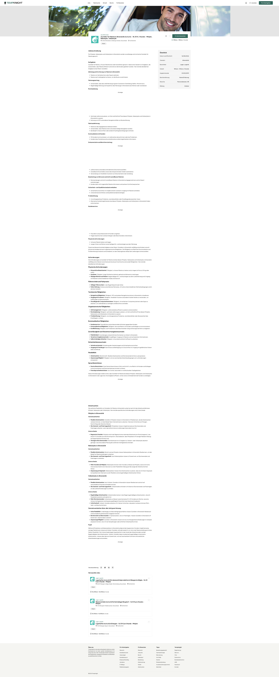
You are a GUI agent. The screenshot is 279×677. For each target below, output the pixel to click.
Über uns (177, 652)
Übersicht (122, 650)
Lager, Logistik (99, 578)
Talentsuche (96, 3)
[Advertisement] (120, 103)
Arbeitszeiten (141, 667)
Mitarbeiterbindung (160, 662)
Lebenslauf (140, 657)
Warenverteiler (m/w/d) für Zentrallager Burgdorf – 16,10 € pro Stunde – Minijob (120, 602)
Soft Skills (158, 657)
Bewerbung (140, 659)
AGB (176, 662)
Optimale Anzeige (160, 652)
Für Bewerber (120, 3)
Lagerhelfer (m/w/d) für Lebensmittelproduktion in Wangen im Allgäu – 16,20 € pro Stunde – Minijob (121, 581)
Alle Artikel (158, 667)
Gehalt (139, 664)
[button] (246, 3)
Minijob (103, 43)
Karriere (158, 659)
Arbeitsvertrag (141, 662)
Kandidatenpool (124, 657)
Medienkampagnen (124, 667)
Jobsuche (140, 652)
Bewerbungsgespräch (161, 650)
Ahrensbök (185, 60)
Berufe (112, 3)
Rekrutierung (159, 655)
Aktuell (105, 3)
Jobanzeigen (123, 655)
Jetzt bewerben (181, 36)
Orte (176, 655)
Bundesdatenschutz (179, 659)
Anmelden (254, 3)
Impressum (177, 664)
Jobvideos (122, 662)
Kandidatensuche (124, 652)
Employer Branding (124, 659)
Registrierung (178, 650)
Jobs (89, 3)
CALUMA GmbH (104, 34)
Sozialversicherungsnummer (163, 664)
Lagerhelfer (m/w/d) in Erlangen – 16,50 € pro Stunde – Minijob (117, 623)
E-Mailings (122, 664)
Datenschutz (178, 657)
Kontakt (177, 667)
